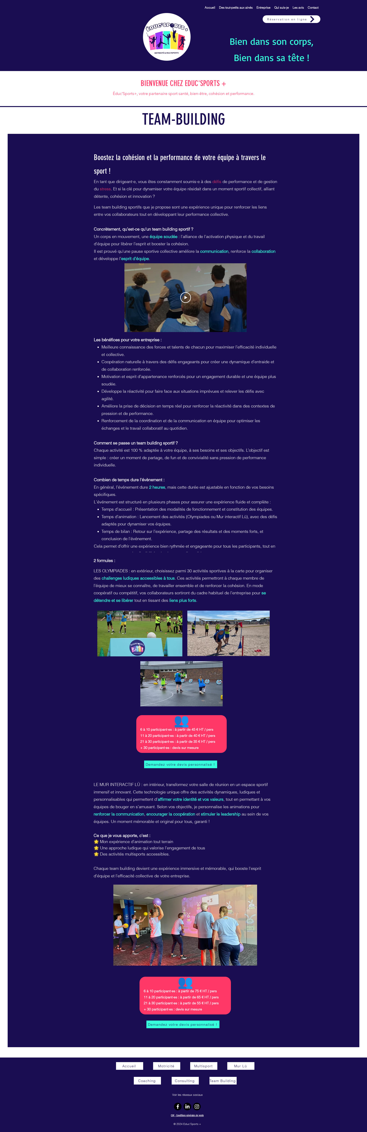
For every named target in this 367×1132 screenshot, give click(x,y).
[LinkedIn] (187, 1106)
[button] (236, 7)
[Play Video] (185, 297)
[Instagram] (197, 1106)
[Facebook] (178, 1106)
